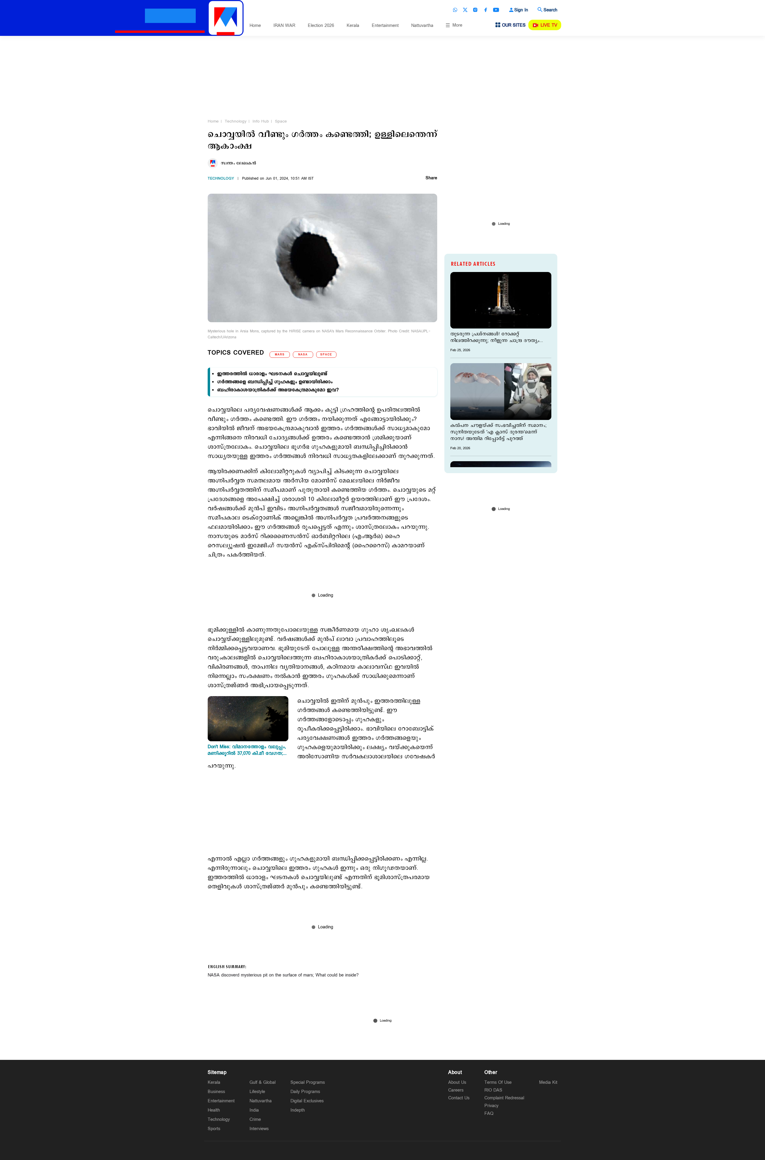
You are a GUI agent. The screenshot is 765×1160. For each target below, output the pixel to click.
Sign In (521, 10)
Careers (455, 1090)
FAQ (488, 1113)
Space (281, 121)
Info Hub (261, 121)
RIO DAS (493, 1090)
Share (431, 178)
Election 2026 (321, 25)
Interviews (259, 1129)
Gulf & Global (263, 1082)
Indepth (297, 1110)
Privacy (491, 1106)
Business (216, 1092)
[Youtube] (496, 10)
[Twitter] (465, 10)
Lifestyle (257, 1092)
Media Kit (548, 1082)
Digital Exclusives (307, 1101)
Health (214, 1110)
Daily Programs (305, 1092)
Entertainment (385, 25)
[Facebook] (485, 10)
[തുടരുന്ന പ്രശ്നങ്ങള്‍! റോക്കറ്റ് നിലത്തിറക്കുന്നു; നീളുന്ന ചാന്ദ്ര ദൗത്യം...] (500, 300)
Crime (255, 1119)
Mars (280, 355)
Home (255, 25)
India (254, 1110)
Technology (236, 121)
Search (550, 10)
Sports (214, 1129)
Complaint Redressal (504, 1098)
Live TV (549, 25)
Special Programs (307, 1082)
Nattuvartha (422, 25)
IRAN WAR (284, 25)
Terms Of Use (498, 1082)
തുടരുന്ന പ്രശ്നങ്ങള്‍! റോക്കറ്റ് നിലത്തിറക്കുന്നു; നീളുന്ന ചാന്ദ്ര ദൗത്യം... (496, 337)
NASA (303, 355)
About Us (457, 1082)
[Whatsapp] (455, 10)
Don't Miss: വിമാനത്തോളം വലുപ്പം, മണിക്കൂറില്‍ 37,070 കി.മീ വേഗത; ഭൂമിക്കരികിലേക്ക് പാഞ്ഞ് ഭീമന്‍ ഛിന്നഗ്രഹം (247, 750)
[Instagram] (475, 10)
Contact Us (458, 1098)
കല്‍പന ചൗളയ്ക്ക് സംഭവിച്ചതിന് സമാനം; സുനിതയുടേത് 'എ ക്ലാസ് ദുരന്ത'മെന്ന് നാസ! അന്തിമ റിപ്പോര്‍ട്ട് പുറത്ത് (498, 432)
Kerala (353, 25)
